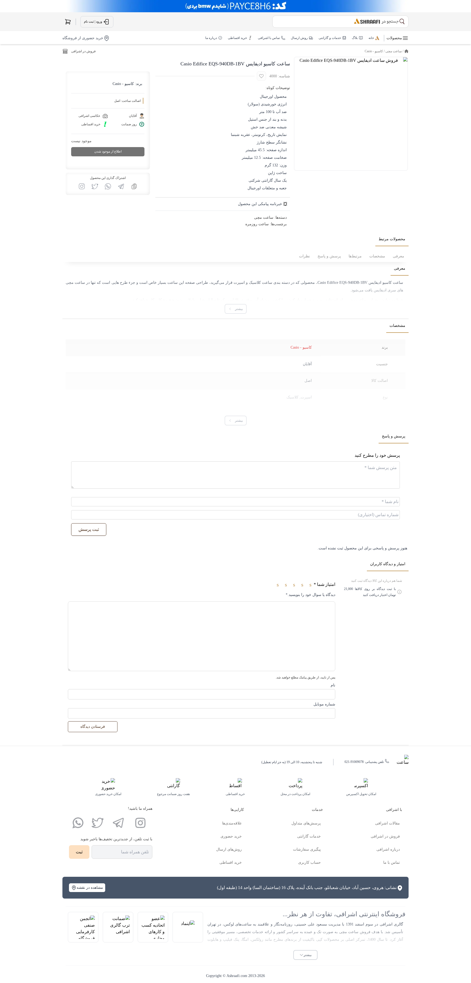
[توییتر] (97, 823)
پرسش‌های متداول (306, 823)
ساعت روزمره (257, 224)
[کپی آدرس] (134, 186)
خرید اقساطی (230, 862)
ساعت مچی (393, 51)
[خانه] (406, 51)
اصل (308, 381)
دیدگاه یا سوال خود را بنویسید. (310, 595)
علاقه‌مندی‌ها (232, 823)
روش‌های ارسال (229, 849)
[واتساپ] (78, 822)
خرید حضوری (231, 836)
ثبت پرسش (88, 529)
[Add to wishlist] (261, 76)
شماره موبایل (324, 704)
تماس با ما (391, 862)
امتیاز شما (324, 584)
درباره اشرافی (388, 849)
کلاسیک (292, 397)
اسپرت (306, 397)
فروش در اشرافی (83, 51)
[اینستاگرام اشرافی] (81, 186)
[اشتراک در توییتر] (94, 186)
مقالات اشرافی (387, 823)
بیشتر (308, 955)
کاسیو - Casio (374, 51)
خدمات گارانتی (309, 836)
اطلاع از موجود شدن (108, 151)
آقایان (307, 364)
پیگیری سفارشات (307, 849)
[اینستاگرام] (140, 823)
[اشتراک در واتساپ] (107, 186)
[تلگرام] (118, 823)
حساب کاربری (309, 862)
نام (333, 685)
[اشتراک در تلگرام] (121, 186)
